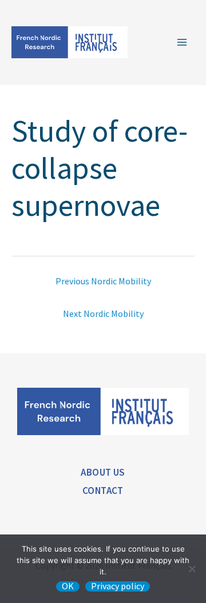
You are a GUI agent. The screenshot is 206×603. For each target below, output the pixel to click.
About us (103, 472)
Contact (103, 490)
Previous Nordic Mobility (103, 281)
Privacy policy (117, 586)
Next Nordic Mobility (103, 313)
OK (68, 586)
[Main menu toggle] (182, 42)
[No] (191, 568)
